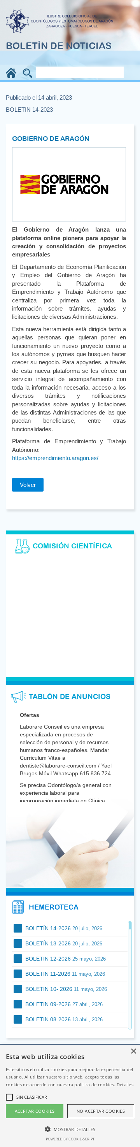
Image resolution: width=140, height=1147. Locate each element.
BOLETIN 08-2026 (63, 1019)
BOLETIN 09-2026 (63, 1004)
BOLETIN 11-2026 (64, 974)
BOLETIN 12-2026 (65, 959)
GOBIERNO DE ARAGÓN (50, 138)
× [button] (133, 1051)
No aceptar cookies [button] (101, 1111)
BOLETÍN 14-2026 (63, 928)
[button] (70, 1129)
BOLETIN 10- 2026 (65, 989)
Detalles (125, 1084)
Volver (28, 484)
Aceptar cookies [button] (35, 1111)
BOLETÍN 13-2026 (63, 943)
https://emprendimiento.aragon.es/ (55, 458)
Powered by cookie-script (70, 1139)
